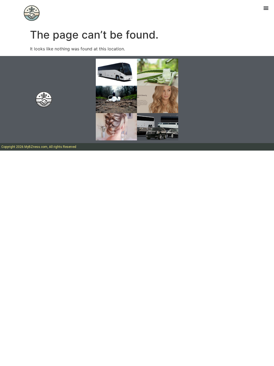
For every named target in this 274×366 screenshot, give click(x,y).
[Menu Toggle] (266, 8)
